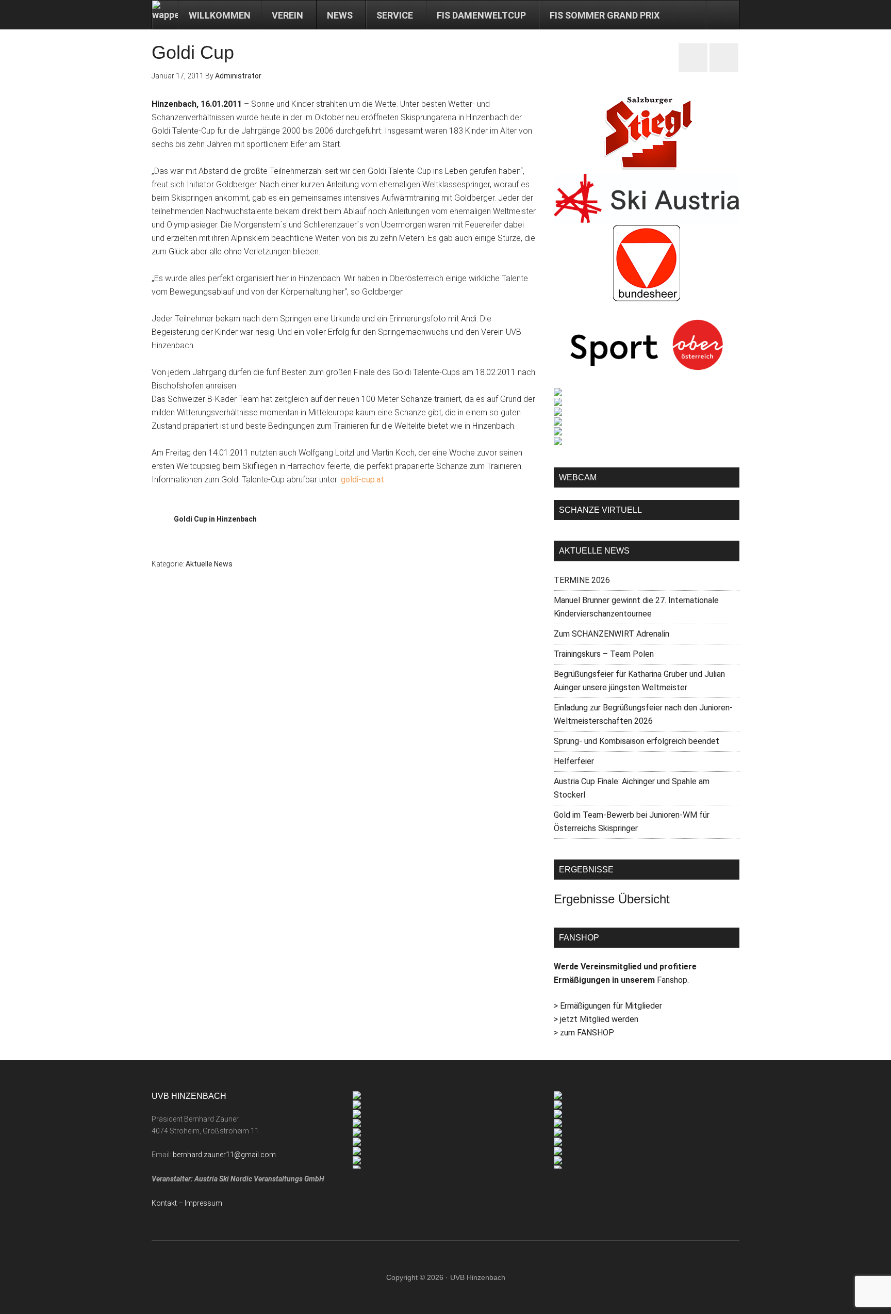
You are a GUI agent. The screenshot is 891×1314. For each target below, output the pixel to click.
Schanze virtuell (600, 510)
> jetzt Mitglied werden (596, 1019)
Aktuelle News (209, 564)
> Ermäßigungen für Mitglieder (608, 1006)
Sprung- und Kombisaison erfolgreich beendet (636, 741)
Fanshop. (673, 980)
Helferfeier (574, 761)
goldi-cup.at (362, 479)
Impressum (203, 1203)
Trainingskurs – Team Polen (604, 654)
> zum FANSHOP (584, 1032)
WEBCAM (578, 477)
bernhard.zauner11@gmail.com (224, 1154)
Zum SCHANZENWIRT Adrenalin (611, 634)
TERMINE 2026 (582, 580)
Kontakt (164, 1203)
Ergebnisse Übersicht (612, 899)
